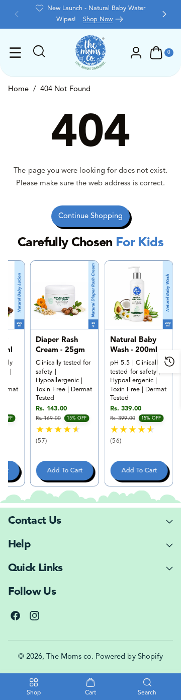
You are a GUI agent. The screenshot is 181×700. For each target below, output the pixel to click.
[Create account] (136, 53)
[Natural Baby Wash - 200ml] (138, 295)
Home (18, 89)
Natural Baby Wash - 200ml (133, 345)
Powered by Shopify (129, 657)
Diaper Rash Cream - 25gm (60, 345)
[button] (16, 14)
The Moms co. (70, 657)
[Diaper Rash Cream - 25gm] (65, 295)
